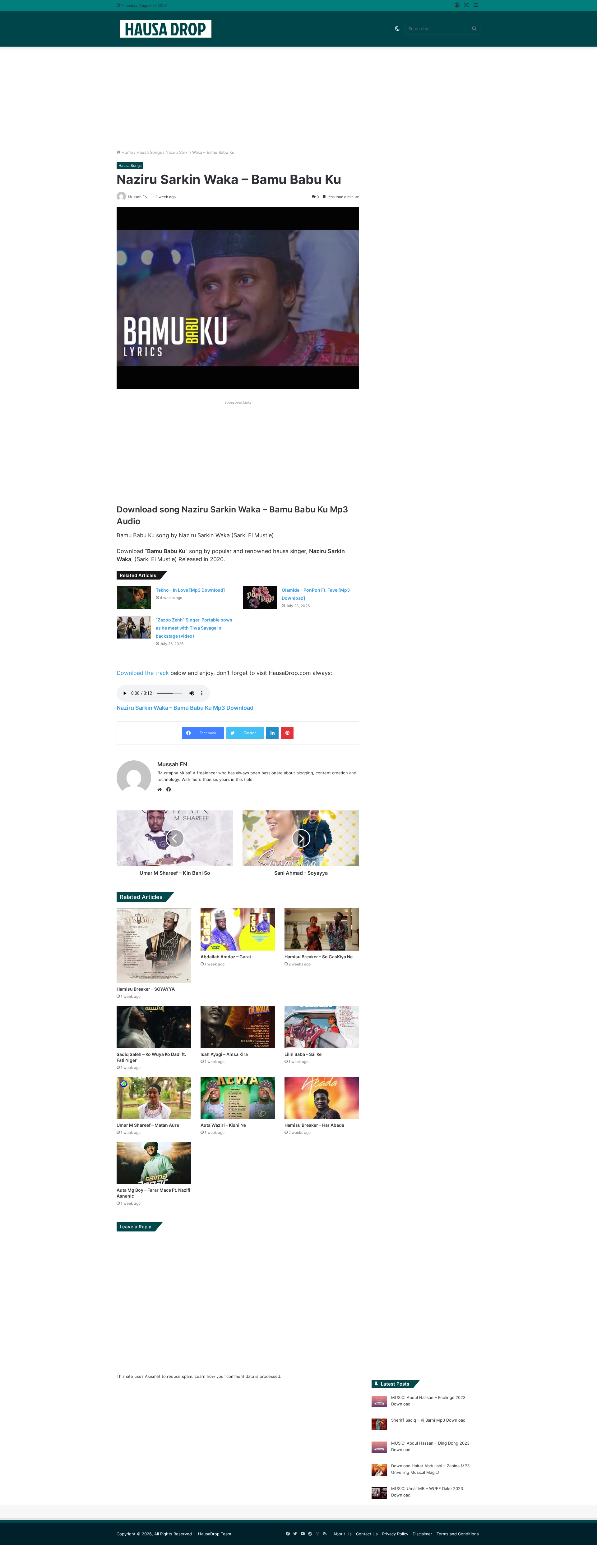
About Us (342, 1533)
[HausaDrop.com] (165, 28)
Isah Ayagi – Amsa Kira (224, 1054)
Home (126, 152)
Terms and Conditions (458, 1533)
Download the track (143, 673)
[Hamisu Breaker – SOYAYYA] (154, 945)
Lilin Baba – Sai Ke (303, 1054)
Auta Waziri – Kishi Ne (223, 1125)
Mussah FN (172, 764)
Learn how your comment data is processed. (238, 1376)
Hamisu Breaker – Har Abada (314, 1125)
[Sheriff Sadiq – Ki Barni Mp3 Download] (379, 1425)
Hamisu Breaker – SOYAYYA (146, 989)
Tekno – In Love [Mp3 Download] (190, 590)
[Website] (161, 789)
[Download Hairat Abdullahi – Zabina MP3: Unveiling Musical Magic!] (379, 1471)
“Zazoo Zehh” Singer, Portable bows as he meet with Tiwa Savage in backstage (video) (194, 628)
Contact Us (367, 1533)
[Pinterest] (287, 733)
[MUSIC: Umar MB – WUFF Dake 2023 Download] (379, 1494)
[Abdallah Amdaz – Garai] (238, 929)
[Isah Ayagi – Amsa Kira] (238, 1027)
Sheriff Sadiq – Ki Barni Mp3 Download (428, 1420)
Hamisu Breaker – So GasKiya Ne (319, 956)
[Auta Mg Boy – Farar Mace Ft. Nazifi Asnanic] (154, 1163)
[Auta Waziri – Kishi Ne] (238, 1098)
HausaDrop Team (214, 1533)
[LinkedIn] (272, 733)
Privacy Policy (395, 1533)
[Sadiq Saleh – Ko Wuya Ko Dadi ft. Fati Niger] (154, 1027)
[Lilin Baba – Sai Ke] (322, 1027)
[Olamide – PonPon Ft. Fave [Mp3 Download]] (260, 597)
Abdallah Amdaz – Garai (226, 956)
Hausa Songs (149, 152)
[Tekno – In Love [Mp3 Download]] (134, 597)
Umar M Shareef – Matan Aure (148, 1125)
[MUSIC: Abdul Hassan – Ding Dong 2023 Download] (379, 1448)
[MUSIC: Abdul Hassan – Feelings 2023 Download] (379, 1403)
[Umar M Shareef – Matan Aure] (154, 1098)
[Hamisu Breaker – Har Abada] (322, 1098)
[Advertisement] (298, 96)
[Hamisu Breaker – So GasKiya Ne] (322, 929)
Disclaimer (422, 1533)
